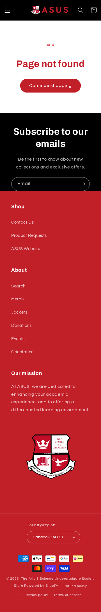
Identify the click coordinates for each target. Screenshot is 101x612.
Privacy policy (36, 595)
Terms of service (68, 595)
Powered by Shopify (41, 586)
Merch (17, 299)
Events (18, 339)
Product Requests (29, 235)
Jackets (19, 312)
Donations (21, 325)
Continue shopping (50, 85)
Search (18, 286)
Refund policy (75, 586)
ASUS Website (25, 249)
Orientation (22, 352)
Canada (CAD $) (48, 537)
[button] (7, 10)
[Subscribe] (83, 184)
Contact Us (22, 222)
